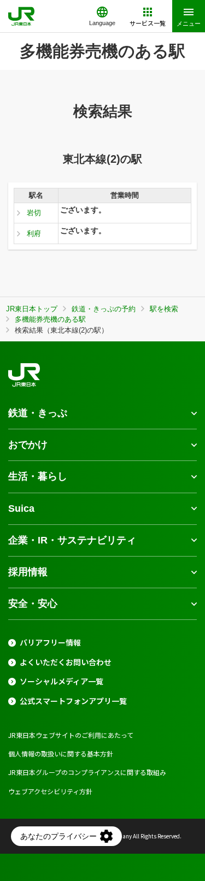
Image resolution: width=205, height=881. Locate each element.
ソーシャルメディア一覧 (61, 681)
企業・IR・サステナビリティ (72, 540)
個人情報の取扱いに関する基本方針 (60, 753)
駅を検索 (164, 309)
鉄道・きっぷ (37, 412)
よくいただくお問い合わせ (66, 662)
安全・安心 (32, 603)
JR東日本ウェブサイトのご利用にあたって (70, 735)
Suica (21, 508)
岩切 (34, 213)
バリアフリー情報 (50, 642)
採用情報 (28, 571)
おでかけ (28, 444)
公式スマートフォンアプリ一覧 (73, 701)
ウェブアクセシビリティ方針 (50, 791)
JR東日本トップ (31, 309)
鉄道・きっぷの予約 (104, 309)
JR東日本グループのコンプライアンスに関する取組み (87, 772)
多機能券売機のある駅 (50, 319)
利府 (34, 233)
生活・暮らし (37, 476)
